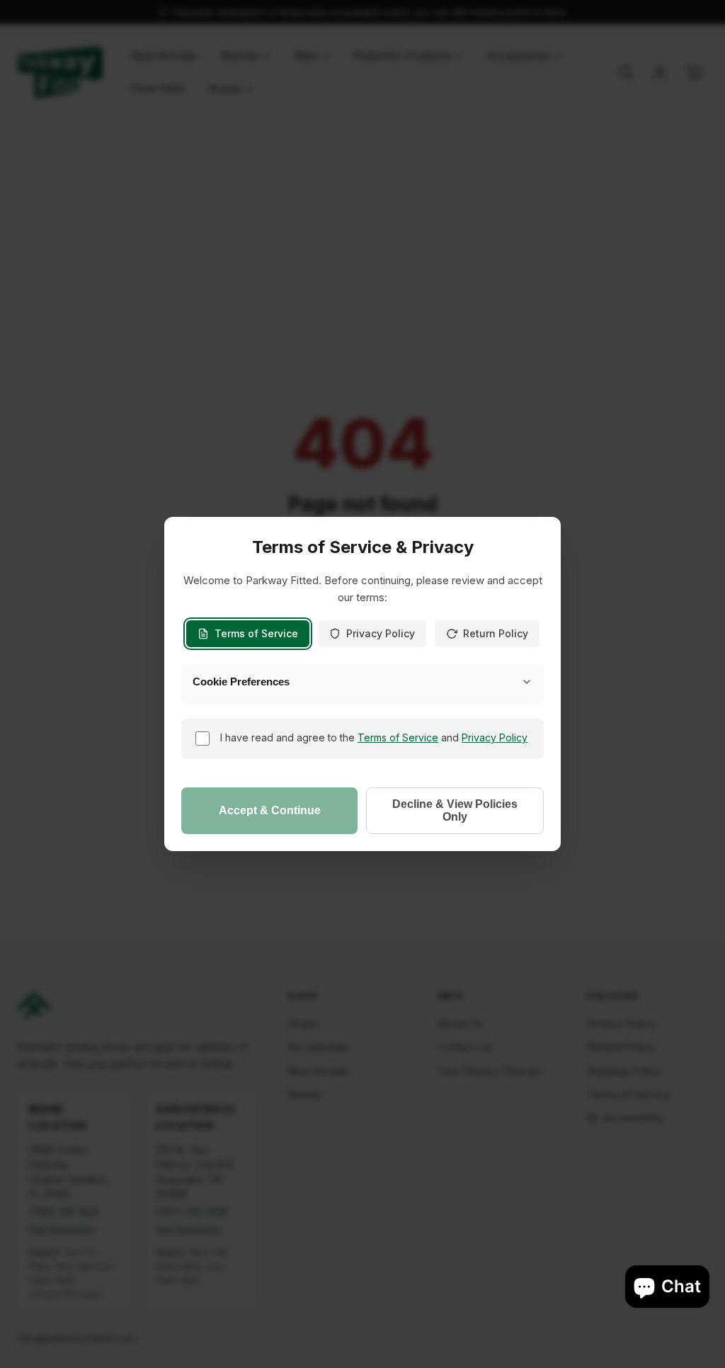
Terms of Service (256, 633)
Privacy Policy (380, 633)
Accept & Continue (270, 810)
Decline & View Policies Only (455, 810)
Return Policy (495, 633)
